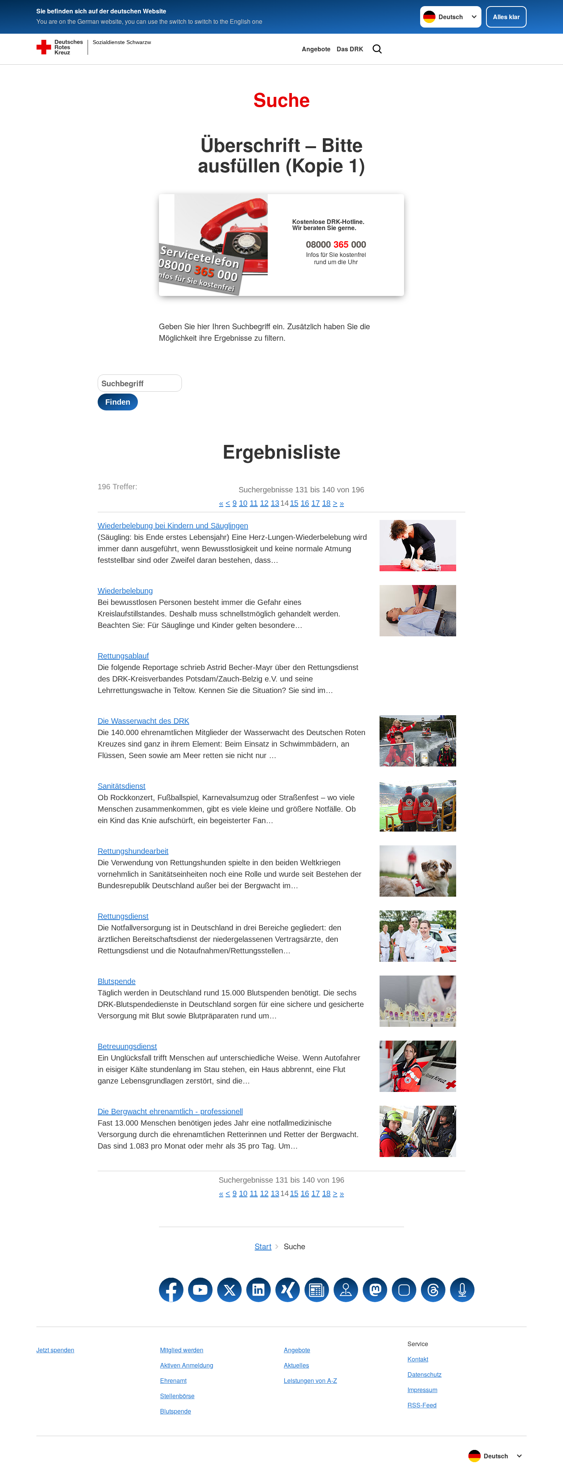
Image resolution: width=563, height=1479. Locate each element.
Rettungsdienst (123, 916)
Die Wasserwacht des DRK (143, 721)
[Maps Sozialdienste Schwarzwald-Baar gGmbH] (346, 1290)
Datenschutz (425, 1374)
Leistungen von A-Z (310, 1380)
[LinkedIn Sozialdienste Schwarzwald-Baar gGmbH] (258, 1290)
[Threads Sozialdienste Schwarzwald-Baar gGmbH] (433, 1290)
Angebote (316, 48)
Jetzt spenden (55, 1349)
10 (243, 503)
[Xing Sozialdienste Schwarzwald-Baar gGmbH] (287, 1290)
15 (294, 503)
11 (254, 503)
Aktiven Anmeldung (186, 1365)
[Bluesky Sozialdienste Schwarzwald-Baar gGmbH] (404, 1290)
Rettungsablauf (123, 656)
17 (315, 503)
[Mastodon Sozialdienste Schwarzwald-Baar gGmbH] (375, 1290)
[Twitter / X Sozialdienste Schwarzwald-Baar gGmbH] (229, 1290)
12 (264, 503)
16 (305, 503)
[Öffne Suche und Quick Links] (377, 49)
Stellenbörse (177, 1395)
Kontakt (418, 1359)
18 (326, 503)
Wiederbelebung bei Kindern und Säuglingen (173, 525)
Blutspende (117, 981)
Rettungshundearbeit (133, 851)
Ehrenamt (173, 1380)
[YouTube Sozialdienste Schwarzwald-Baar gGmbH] (200, 1290)
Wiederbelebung (125, 591)
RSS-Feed (422, 1405)
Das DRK (350, 48)
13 (275, 503)
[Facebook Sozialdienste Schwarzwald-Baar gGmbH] (171, 1290)
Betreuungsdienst (127, 1046)
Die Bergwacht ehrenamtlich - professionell (170, 1111)
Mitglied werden (181, 1349)
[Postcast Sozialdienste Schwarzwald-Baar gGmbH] (462, 1290)
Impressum (422, 1389)
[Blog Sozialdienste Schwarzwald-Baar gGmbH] (316, 1290)
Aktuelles (296, 1365)
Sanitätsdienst (122, 786)
